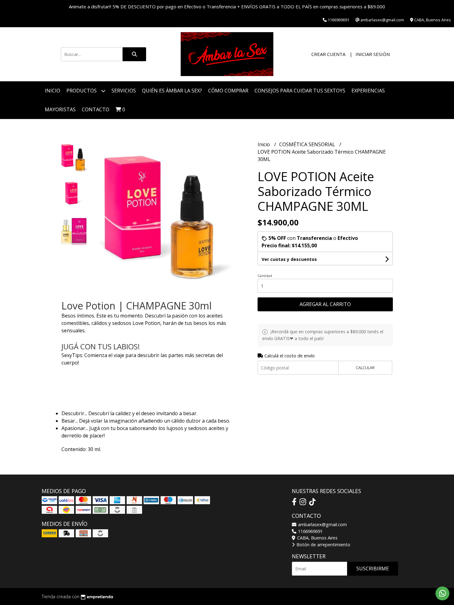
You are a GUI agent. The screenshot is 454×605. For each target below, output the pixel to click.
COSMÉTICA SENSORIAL (307, 144)
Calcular (365, 367)
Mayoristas (60, 109)
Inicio (52, 90)
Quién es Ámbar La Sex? (172, 90)
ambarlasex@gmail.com (322, 524)
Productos (82, 90)
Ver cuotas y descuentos (289, 259)
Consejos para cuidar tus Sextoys (299, 90)
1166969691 (310, 531)
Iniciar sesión (372, 54)
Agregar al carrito (325, 304)
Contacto (95, 109)
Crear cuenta (328, 54)
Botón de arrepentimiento (322, 544)
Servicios (123, 90)
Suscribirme (372, 568)
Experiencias (368, 90)
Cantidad (265, 275)
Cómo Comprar (228, 90)
